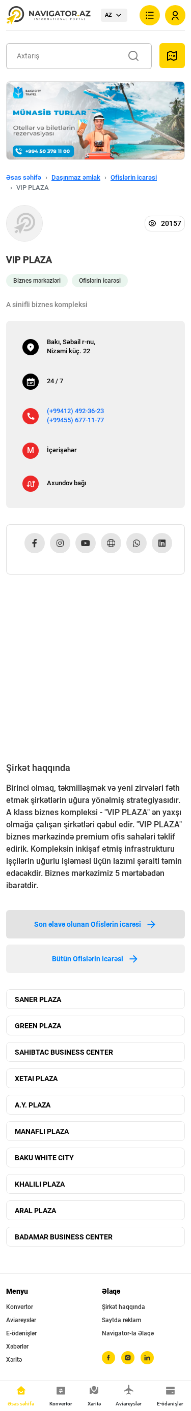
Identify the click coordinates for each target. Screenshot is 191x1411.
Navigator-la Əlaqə (128, 1333)
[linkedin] (147, 1357)
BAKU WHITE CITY (44, 1158)
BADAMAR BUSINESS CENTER (64, 1237)
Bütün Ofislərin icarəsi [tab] (87, 959)
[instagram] (127, 1357)
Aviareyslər (21, 1320)
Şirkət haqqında (123, 1307)
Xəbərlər (17, 1346)
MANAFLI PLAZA (42, 1131)
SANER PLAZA (38, 999)
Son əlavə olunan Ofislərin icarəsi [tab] (87, 924)
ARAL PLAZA (35, 1210)
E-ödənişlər (21, 1333)
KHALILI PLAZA (40, 1184)
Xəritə (14, 1359)
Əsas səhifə (23, 177)
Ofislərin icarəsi (134, 177)
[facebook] (108, 1357)
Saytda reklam (121, 1320)
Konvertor (19, 1307)
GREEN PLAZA (38, 1026)
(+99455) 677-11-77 (75, 420)
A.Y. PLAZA (32, 1105)
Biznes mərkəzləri (37, 280)
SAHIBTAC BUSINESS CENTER (64, 1052)
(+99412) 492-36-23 (75, 411)
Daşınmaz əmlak (75, 177)
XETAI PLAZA (36, 1078)
